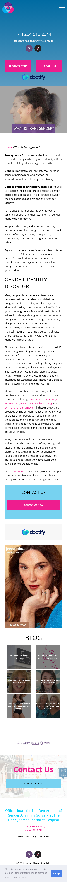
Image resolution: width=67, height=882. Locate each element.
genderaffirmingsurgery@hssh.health (33, 40)
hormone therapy (39, 399)
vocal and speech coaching (36, 403)
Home (8, 147)
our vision (18, 471)
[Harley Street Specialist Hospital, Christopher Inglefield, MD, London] (8, 7)
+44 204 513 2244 (33, 34)
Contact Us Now (33, 505)
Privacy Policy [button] (20, 877)
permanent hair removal (19, 407)
